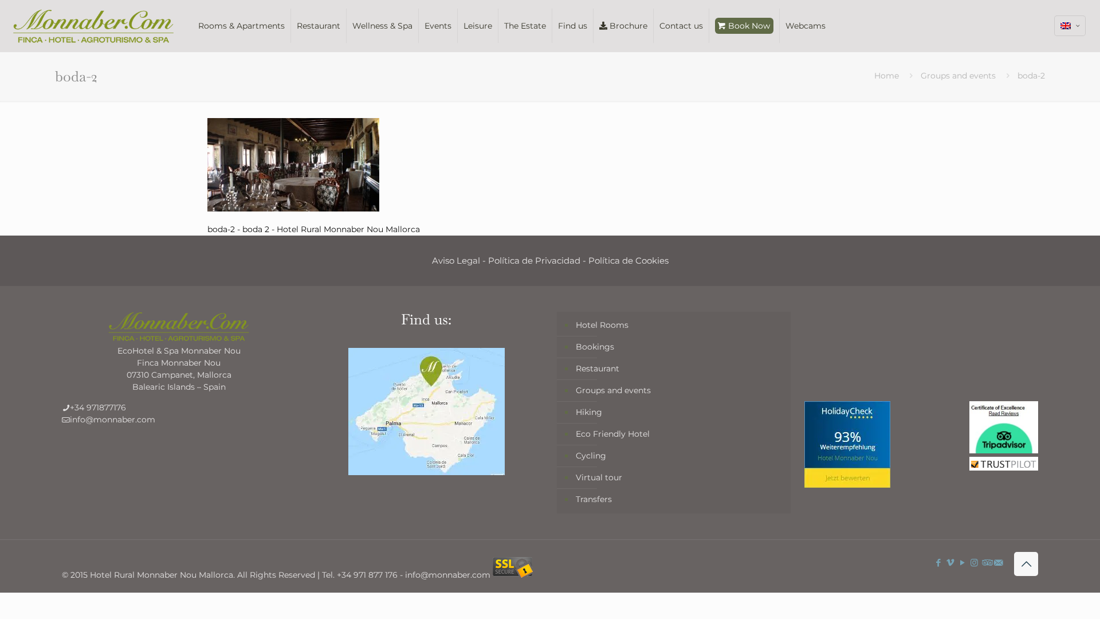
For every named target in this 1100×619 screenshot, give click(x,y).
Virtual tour (599, 477)
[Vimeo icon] (950, 562)
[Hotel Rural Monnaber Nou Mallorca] (93, 26)
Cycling (591, 455)
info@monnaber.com (112, 419)
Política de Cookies (628, 260)
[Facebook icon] (938, 562)
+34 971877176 (98, 407)
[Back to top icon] (1026, 564)
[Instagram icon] (974, 562)
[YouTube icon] (962, 562)
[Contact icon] (998, 562)
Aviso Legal (456, 260)
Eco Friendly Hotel (613, 434)
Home (886, 75)
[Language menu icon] (1070, 25)
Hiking (589, 412)
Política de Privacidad (534, 260)
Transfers (594, 499)
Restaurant (597, 368)
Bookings (595, 347)
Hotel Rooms (602, 325)
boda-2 (1031, 75)
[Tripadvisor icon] (986, 562)
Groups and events (958, 75)
